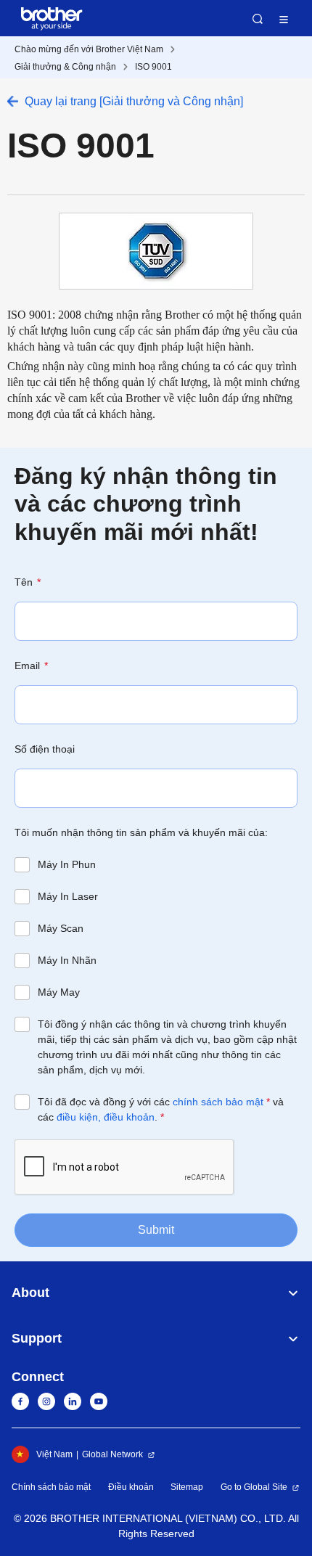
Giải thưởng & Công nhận (65, 67)
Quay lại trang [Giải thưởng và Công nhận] (134, 101)
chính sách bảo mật (218, 1101)
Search (257, 19)
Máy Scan (60, 928)
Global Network (112, 1454)
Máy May (59, 992)
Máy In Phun (67, 864)
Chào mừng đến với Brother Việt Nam (89, 49)
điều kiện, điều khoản (106, 1117)
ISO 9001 (153, 67)
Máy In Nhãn (67, 960)
